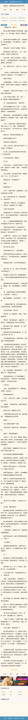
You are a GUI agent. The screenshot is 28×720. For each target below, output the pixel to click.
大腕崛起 (3, 694)
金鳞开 (19, 692)
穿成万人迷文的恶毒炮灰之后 (8, 18)
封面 (17, 9)
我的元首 (20, 694)
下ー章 (23, 9)
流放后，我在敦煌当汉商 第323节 (14, 2)
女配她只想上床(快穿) (6, 20)
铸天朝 (3, 692)
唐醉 (11, 694)
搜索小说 (17, 718)
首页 (5, 718)
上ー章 (4, 9)
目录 (11, 9)
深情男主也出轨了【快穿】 (16, 20)
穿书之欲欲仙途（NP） (15, 18)
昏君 (11, 692)
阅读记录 (10, 718)
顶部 (23, 718)
